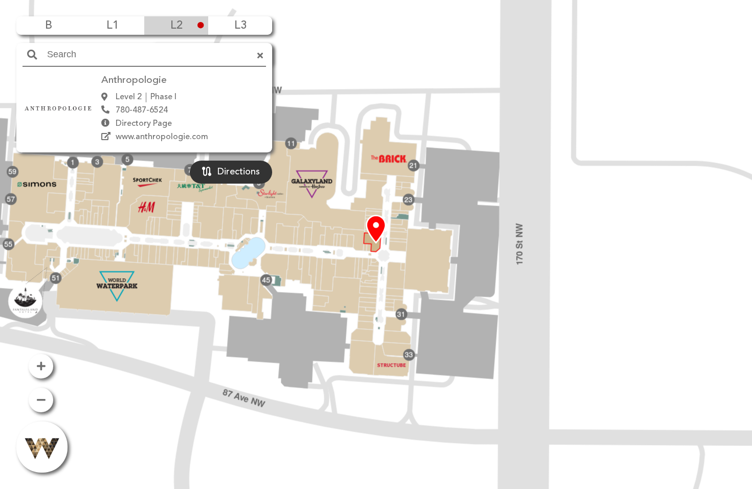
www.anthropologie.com (162, 137)
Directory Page (144, 124)
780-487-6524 (142, 110)
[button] (376, 229)
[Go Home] (42, 447)
